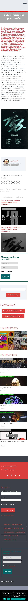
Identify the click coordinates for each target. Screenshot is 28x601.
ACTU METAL (6, 165)
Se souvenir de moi (8, 504)
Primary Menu (25, 2)
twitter (7, 475)
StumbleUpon (18, 182)
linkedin (15, 475)
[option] (13, 215)
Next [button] (26, 341)
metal (13, 189)
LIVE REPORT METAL (6, 208)
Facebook (8, 182)
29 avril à (15, 88)
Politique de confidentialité (18, 598)
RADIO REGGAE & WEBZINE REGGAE (14, 532)
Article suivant (20, 197)
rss (19, 475)
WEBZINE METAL (15, 165)
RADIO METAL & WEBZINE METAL (14, 528)
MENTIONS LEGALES (9, 469)
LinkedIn (13, 182)
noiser (19, 189)
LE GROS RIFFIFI (3, 333)
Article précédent (8, 197)
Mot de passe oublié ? (7, 515)
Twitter (3, 182)
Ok (4, 598)
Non (9, 598)
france (8, 189)
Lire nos (7, 271)
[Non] (26, 595)
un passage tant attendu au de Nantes (12, 76)
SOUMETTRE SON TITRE (10, 466)
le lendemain (15, 82)
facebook (11, 475)
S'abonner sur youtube (14, 316)
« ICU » (3, 60)
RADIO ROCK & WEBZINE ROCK (13, 524)
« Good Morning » (19, 58)
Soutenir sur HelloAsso (14, 311)
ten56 (8, 191)
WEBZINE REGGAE (10, 376)
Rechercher (14, 295)
